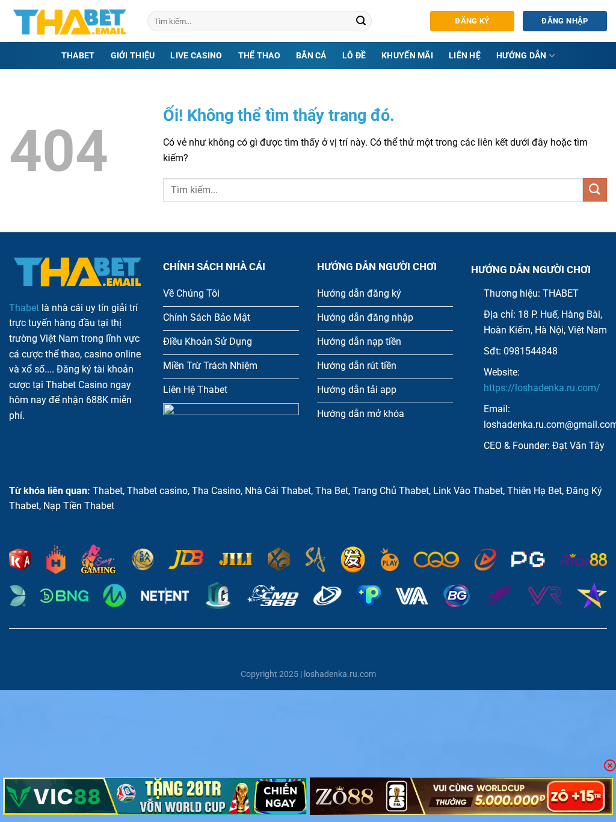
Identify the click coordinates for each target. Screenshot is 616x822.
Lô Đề (354, 56)
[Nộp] (361, 21)
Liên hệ (465, 56)
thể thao (259, 56)
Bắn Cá (311, 56)
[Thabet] (69, 21)
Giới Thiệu (133, 56)
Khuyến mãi (407, 56)
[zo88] (462, 796)
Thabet (78, 56)
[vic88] (155, 796)
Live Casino (196, 56)
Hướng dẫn (521, 56)
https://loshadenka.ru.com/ (542, 388)
